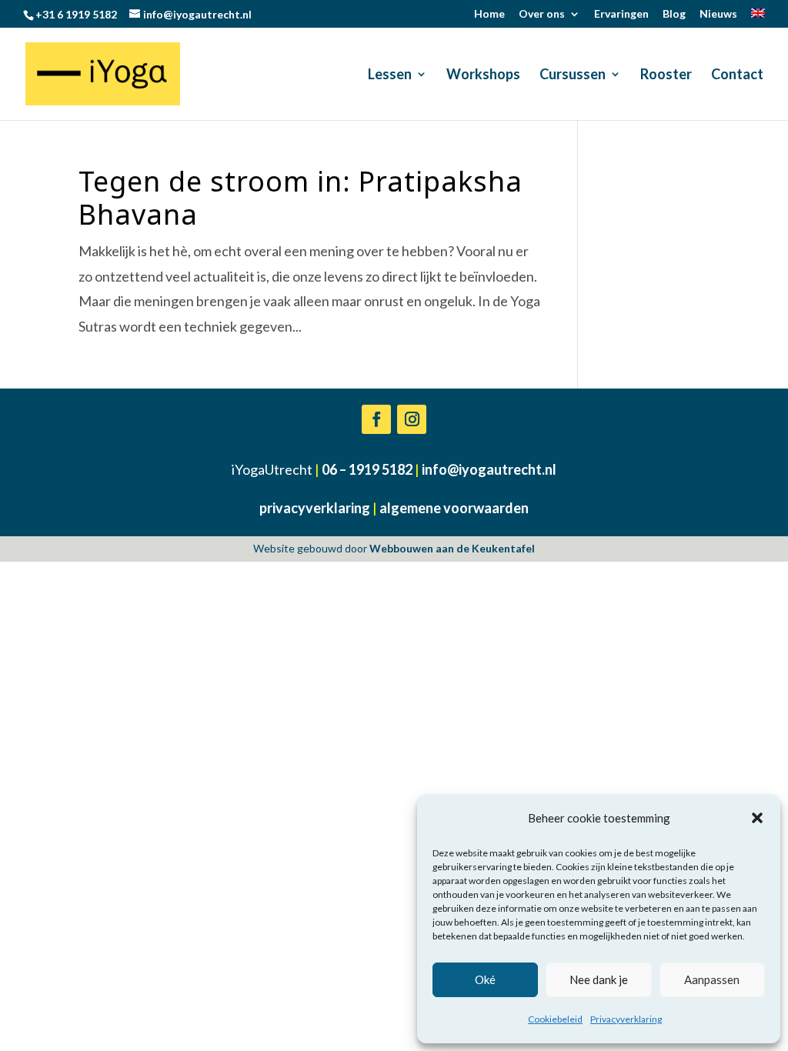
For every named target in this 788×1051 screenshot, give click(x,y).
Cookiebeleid (555, 1019)
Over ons (542, 14)
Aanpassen (712, 979)
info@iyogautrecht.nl (489, 469)
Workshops (483, 75)
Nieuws (718, 14)
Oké (485, 979)
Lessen (390, 75)
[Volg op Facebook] (376, 419)
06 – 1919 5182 (367, 469)
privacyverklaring (314, 507)
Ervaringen (621, 14)
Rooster (666, 75)
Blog (674, 14)
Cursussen (572, 75)
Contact (737, 75)
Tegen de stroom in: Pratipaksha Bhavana (300, 197)
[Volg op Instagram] (411, 419)
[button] (757, 818)
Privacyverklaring (626, 1019)
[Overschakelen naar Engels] (758, 18)
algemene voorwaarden (454, 507)
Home (489, 14)
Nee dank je (598, 979)
